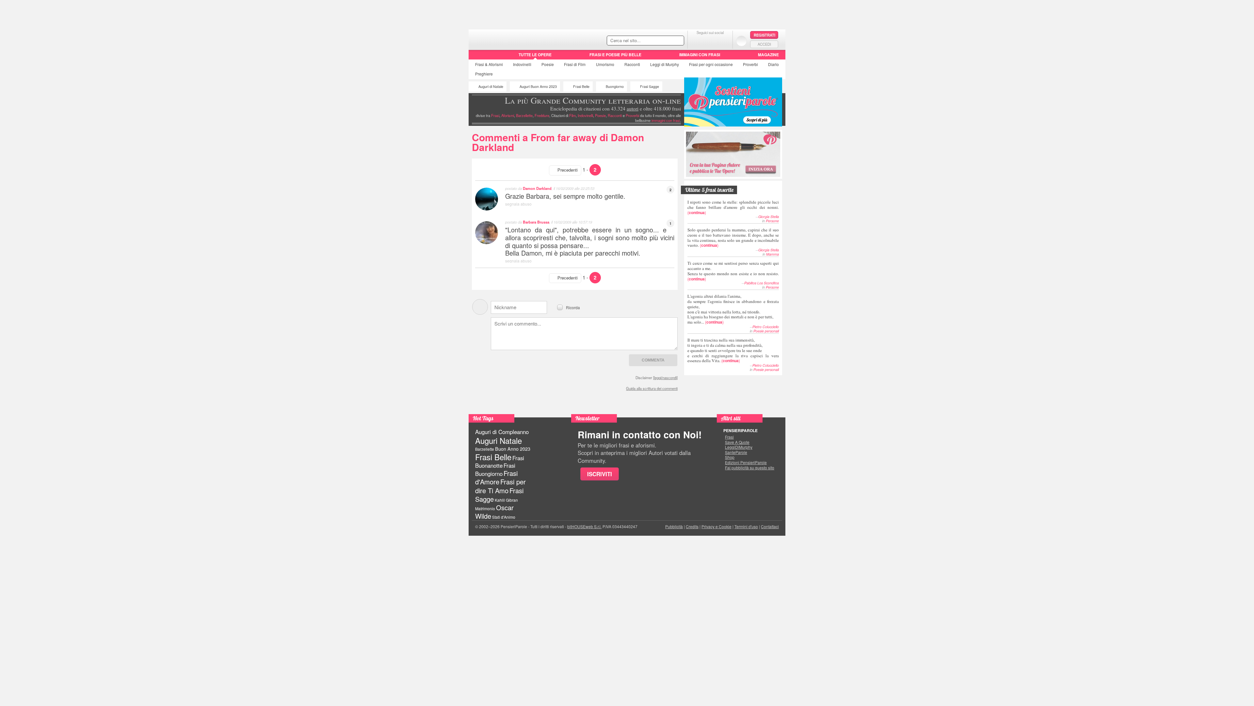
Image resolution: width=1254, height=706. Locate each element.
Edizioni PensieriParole (746, 462)
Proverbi (750, 64)
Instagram (723, 41)
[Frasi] (478, 57)
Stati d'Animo (503, 517)
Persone (772, 220)
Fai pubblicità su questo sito (749, 467)
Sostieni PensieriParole (733, 101)
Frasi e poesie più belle (615, 55)
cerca (665, 41)
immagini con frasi (665, 120)
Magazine (768, 55)
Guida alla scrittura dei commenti (652, 388)
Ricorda (573, 307)
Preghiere (484, 73)
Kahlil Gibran (506, 500)
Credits (692, 526)
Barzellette (524, 115)
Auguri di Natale (490, 86)
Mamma (772, 254)
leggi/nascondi (665, 377)
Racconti (632, 64)
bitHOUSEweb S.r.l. (584, 526)
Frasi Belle (581, 86)
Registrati (764, 35)
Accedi (764, 44)
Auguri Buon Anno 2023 (538, 86)
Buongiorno (615, 86)
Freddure (542, 115)
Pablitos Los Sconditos (761, 282)
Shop (729, 457)
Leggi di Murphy (664, 64)
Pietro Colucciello (765, 326)
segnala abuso (518, 204)
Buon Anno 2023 (512, 448)
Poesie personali (766, 330)
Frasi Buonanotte (499, 461)
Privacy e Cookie (716, 526)
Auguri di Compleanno (502, 432)
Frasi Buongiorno (495, 470)
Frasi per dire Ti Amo (500, 486)
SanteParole (736, 452)
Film (575, 64)
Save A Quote (737, 442)
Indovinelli (522, 64)
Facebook (697, 41)
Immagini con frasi (699, 55)
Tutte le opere (535, 55)
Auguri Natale (498, 440)
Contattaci (770, 526)
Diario (773, 64)
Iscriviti (599, 474)
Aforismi (507, 115)
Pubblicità (674, 526)
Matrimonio (485, 508)
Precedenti (567, 170)
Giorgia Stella (768, 216)
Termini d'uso (746, 526)
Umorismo (605, 64)
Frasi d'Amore (496, 477)
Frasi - (513, 39)
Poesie (547, 64)
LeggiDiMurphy (738, 447)
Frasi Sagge (649, 86)
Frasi (489, 64)
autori (632, 108)
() (733, 207)
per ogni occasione (711, 64)
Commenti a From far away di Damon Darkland (558, 142)
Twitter (710, 41)
